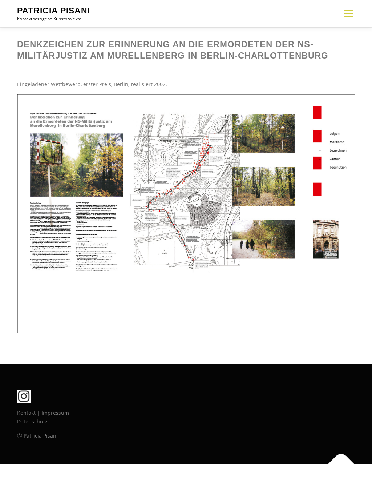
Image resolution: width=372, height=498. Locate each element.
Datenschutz (32, 421)
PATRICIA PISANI (53, 10)
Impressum (55, 412)
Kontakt (26, 412)
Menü (348, 13)
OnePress (199, 480)
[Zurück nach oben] (341, 464)
